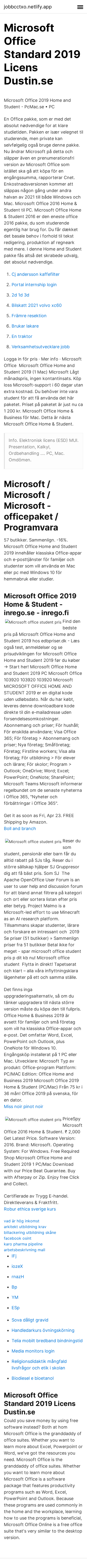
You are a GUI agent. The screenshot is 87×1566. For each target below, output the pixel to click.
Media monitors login (33, 1350)
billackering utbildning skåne (30, 1232)
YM (15, 1297)
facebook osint (17, 1238)
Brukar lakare (25, 326)
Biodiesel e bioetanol (33, 1378)
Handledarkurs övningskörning (43, 1330)
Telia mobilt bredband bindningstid (47, 1340)
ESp (16, 1307)
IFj (14, 1255)
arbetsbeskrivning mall (24, 1249)
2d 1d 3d (20, 294)
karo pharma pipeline (23, 1244)
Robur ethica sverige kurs (30, 1209)
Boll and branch (20, 828)
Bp (14, 1286)
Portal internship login (34, 284)
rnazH (18, 1276)
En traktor (22, 336)
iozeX (17, 1266)
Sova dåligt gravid (30, 1319)
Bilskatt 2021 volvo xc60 (37, 305)
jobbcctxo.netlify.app (28, 6)
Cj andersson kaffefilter (36, 274)
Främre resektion (29, 315)
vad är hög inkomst (21, 1220)
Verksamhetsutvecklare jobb (41, 346)
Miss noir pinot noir (23, 1106)
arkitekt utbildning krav (25, 1226)
